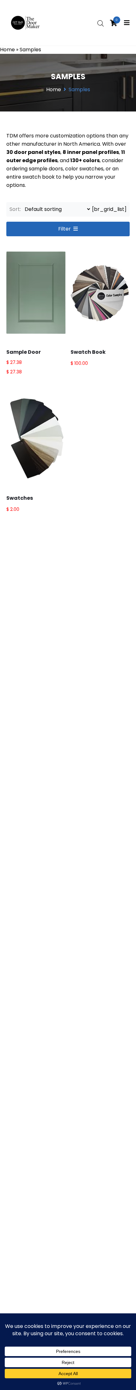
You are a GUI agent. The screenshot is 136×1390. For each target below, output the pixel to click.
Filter (64, 228)
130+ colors (85, 160)
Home (7, 49)
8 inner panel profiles (91, 152)
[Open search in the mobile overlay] (100, 23)
